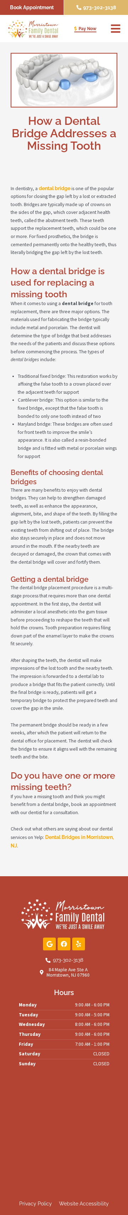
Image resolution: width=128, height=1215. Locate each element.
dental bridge (54, 188)
